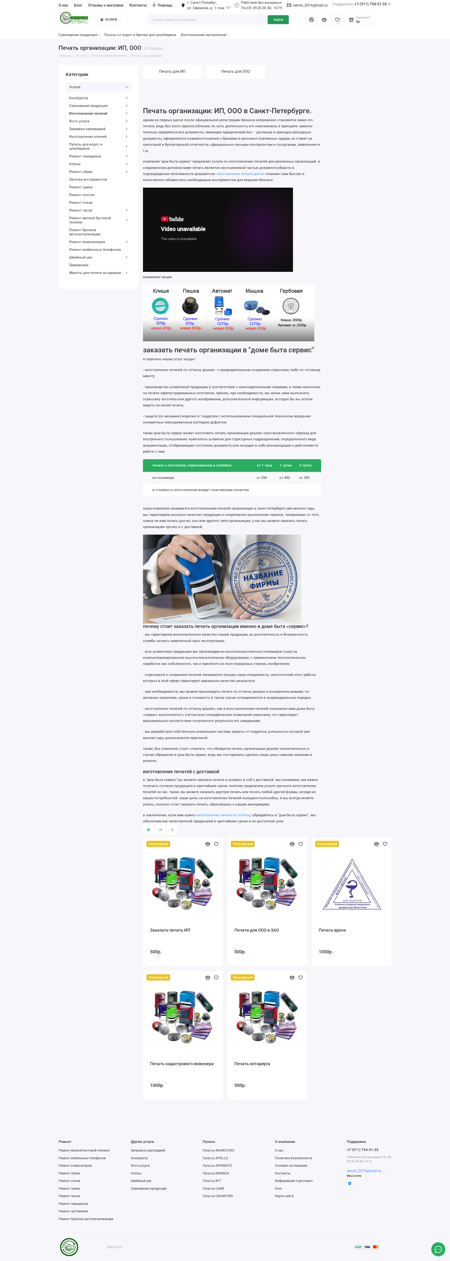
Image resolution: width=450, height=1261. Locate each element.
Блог (78, 5)
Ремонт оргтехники (73, 1211)
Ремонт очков (81, 202)
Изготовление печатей (88, 113)
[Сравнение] (324, 19)
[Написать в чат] (438, 1249)
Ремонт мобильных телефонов (95, 250)
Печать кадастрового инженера (182, 1063)
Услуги (111, 19)
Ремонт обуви (80, 172)
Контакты (138, 5)
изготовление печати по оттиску (223, 815)
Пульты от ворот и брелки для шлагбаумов (140, 35)
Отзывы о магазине (106, 5)
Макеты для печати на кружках (95, 273)
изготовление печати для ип (241, 174)
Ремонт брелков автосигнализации (85, 232)
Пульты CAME (213, 1188)
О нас (279, 1150)
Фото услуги (79, 121)
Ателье (75, 164)
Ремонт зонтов (81, 195)
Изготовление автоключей (203, 35)
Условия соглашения (291, 1165)
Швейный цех (80, 257)
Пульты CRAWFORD (218, 1196)
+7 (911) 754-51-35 (359, 4)
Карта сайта (284, 1196)
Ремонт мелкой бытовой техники (90, 220)
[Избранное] (337, 19)
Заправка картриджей (87, 129)
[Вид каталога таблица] (172, 829)
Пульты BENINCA (216, 1173)
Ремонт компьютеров (87, 242)
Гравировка (78, 265)
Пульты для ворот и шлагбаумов (85, 146)
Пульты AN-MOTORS (218, 1150)
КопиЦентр (78, 98)
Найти (278, 20)
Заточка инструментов (88, 179)
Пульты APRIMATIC (217, 1165)
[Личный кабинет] (311, 19)
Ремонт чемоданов (85, 156)
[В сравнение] (208, 844)
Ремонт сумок (81, 187)
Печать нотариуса (252, 1063)
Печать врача (332, 930)
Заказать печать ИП (170, 930)
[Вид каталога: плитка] (148, 829)
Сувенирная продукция (88, 106)
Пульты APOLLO (215, 1158)
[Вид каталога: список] (160, 829)
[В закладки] (216, 844)
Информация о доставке (294, 1181)
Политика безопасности (293, 1158)
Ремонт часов (80, 210)
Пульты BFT (212, 1181)
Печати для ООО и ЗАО (256, 930)
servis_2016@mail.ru (310, 5)
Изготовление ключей (88, 137)
